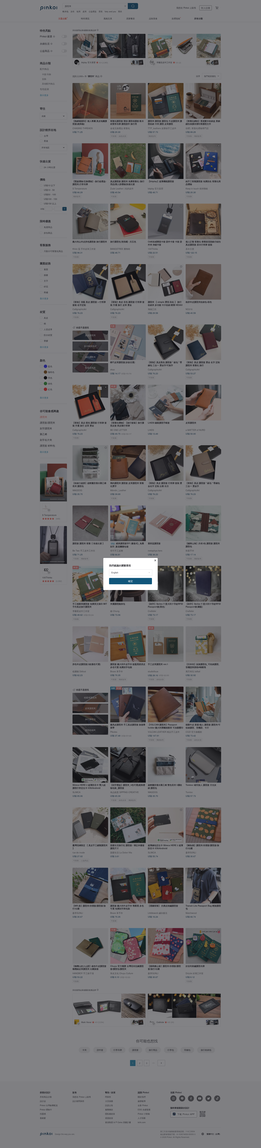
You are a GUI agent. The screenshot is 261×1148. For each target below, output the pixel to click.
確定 (130, 581)
